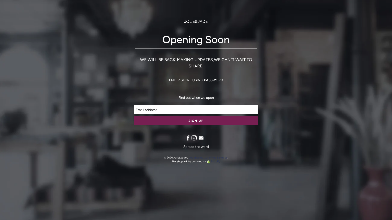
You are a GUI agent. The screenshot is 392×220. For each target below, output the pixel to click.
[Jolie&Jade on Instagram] (194, 138)
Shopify (215, 161)
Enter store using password (196, 80)
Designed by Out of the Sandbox (207, 157)
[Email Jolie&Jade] (201, 138)
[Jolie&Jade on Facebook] (188, 138)
